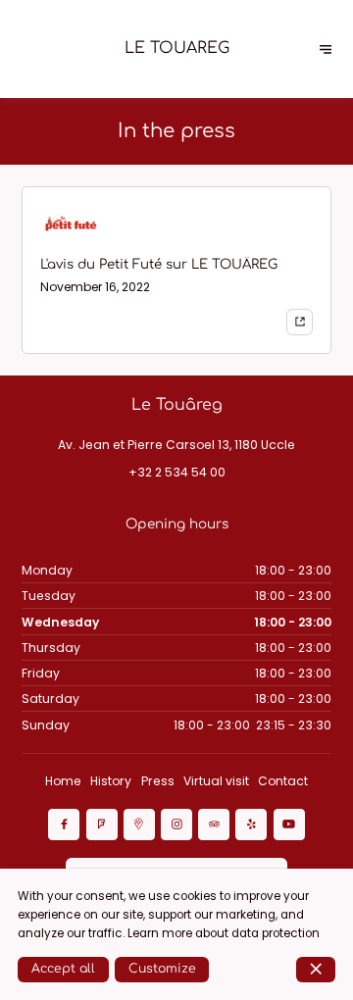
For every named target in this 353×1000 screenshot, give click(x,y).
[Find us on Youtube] (289, 824)
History (110, 781)
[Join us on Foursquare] (102, 824)
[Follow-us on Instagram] (176, 824)
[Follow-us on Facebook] (63, 824)
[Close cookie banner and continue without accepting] (315, 969)
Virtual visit (216, 781)
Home (63, 781)
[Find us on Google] (139, 824)
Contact (283, 781)
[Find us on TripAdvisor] (213, 824)
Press (158, 781)
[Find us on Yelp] (251, 824)
